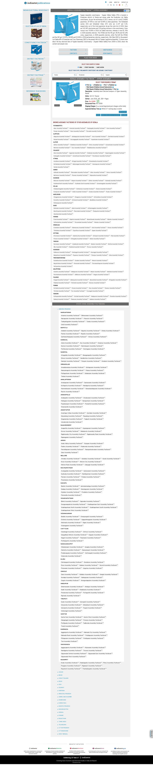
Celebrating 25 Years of (71, 757)
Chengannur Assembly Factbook (84, 197)
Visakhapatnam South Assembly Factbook (103, 507)
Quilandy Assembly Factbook (62, 299)
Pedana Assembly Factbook (90, 477)
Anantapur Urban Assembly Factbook (73, 413)
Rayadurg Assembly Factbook (93, 416)
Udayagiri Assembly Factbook (95, 465)
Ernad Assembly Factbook (61, 219)
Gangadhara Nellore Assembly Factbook (74, 535)
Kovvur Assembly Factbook (70, 431)
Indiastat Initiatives (76, 744)
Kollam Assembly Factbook (80, 192)
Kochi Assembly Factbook (99, 227)
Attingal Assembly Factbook (80, 161)
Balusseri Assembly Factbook (62, 180)
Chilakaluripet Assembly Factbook (72, 547)
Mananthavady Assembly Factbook (96, 219)
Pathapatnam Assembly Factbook (72, 373)
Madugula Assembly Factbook (71, 401)
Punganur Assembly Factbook (71, 666)
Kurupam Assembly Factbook (94, 443)
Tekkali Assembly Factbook (70, 376)
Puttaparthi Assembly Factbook (93, 593)
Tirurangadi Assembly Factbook (95, 291)
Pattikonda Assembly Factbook (71, 349)
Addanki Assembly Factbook (70, 331)
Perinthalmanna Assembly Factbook (64, 274)
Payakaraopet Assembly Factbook (72, 404)
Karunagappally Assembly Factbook (80, 139)
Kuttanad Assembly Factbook (80, 200)
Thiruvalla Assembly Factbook (94, 131)
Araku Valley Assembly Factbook (72, 443)
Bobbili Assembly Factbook (70, 517)
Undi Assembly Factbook (69, 325)
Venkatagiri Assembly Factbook (71, 611)
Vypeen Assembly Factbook (99, 230)
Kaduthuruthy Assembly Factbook (82, 236)
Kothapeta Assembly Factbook (71, 386)
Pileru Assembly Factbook (112, 663)
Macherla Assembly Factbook (71, 550)
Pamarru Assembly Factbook (70, 477)
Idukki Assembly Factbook (79, 208)
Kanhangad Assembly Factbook (81, 252)
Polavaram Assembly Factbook (71, 568)
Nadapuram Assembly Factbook (100, 296)
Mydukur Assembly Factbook (70, 492)
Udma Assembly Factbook (116, 255)
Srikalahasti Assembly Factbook (93, 605)
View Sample (78, 105)
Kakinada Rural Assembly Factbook (72, 635)
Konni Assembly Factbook (114, 128)
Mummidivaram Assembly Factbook (72, 389)
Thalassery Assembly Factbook (79, 299)
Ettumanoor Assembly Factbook (63, 236)
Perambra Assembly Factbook (118, 296)
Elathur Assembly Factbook (96, 180)
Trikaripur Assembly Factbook (99, 255)
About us (116, 2)
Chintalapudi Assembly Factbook (72, 562)
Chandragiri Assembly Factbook (71, 532)
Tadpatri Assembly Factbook (94, 419)
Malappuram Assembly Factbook (80, 272)
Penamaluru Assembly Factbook (72, 480)
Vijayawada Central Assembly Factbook (74, 654)
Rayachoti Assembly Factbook (71, 669)
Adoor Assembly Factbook (61, 128)
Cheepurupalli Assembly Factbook (92, 517)
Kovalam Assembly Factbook (83, 260)
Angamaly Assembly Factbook (77, 153)
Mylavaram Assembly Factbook (95, 648)
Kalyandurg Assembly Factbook (71, 416)
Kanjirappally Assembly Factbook (96, 128)
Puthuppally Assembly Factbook (80, 239)
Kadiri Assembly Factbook (70, 590)
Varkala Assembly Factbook (61, 167)
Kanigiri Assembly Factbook (109, 574)
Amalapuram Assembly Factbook (72, 383)
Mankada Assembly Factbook (115, 272)
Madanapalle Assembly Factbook (91, 663)
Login (110, 2)
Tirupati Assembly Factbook (92, 608)
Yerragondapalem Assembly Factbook (93, 580)
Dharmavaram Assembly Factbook (72, 587)
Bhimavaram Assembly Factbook (92, 316)
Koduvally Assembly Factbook (113, 180)
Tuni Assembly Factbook (69, 641)
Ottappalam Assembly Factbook (118, 280)
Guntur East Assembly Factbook (72, 617)
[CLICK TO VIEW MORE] (36, 14)
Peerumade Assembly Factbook (83, 211)
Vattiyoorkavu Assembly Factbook (63, 266)
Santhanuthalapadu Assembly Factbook (74, 337)
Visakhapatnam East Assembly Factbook (100, 504)
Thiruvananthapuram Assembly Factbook (103, 263)
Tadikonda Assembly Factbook (93, 623)
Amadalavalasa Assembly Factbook (73, 367)
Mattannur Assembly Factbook (62, 175)
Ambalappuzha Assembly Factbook (81, 136)
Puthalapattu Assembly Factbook (72, 541)
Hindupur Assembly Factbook (94, 587)
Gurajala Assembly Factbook (94, 547)
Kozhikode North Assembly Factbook (64, 183)
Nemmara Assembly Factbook (62, 148)
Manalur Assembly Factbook (99, 244)
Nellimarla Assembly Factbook (71, 523)
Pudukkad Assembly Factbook (77, 247)
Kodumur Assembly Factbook (107, 343)
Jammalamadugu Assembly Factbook (93, 486)
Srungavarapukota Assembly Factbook (73, 504)
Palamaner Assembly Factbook (90, 538)
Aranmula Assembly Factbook (78, 128)
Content (57, 105)
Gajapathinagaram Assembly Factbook (94, 520)
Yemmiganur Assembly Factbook (94, 349)
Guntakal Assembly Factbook (97, 413)
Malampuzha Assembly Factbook (79, 280)
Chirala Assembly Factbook (110, 331)
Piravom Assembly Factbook (62, 239)
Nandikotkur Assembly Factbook (91, 358)
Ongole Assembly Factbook (70, 580)
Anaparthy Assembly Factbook (71, 428)
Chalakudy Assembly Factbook (95, 153)
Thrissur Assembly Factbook (95, 247)
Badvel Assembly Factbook (70, 486)
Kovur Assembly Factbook (70, 462)
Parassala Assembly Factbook (82, 263)
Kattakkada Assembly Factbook (63, 164)
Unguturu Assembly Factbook (93, 568)
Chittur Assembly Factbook (97, 145)
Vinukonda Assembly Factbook (71, 556)
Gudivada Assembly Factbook (71, 474)
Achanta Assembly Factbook (70, 316)
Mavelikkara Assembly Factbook (99, 200)
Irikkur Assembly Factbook (97, 172)
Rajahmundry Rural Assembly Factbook (100, 434)
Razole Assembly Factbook (70, 392)
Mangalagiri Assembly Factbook (71, 620)
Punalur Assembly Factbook (114, 192)
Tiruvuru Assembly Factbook (92, 651)
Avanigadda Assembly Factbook (71, 471)
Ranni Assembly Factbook (77, 131)
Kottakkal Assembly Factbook (62, 288)
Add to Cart (122, 112)
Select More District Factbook (111, 115)
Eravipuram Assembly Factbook (62, 192)
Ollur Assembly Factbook (61, 247)
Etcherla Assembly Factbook (70, 520)
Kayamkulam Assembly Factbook (100, 139)
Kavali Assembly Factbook (111, 459)
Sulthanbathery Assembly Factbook (63, 222)
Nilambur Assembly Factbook (115, 219)
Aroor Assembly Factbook (99, 136)
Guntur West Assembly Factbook (95, 617)
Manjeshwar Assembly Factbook (63, 255)
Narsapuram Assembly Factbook (72, 319)
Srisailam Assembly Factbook (111, 361)
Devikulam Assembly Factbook (62, 208)
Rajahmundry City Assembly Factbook (73, 434)
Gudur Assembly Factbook (70, 602)
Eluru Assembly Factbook (69, 565)
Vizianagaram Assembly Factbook (72, 526)
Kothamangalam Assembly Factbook (98, 208)
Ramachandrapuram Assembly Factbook (99, 389)
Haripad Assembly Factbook (61, 139)
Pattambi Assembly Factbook (79, 283)
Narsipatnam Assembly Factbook (93, 401)
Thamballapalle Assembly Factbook (94, 669)
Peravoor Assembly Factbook (80, 175)
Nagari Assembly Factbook (70, 538)
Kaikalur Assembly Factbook (88, 565)
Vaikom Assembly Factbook (97, 239)
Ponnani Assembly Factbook (80, 288)
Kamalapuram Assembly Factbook (92, 489)
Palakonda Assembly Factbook (91, 446)
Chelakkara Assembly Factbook (79, 145)
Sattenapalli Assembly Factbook (96, 553)
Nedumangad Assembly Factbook (82, 164)
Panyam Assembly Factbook (90, 361)
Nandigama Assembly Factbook (71, 651)
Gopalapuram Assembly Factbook (94, 428)
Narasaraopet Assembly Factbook (93, 550)
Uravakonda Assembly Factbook (72, 422)
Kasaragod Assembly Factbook (99, 252)
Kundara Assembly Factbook (97, 192)
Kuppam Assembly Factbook (98, 535)
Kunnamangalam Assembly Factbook (107, 183)
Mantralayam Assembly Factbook (92, 346)
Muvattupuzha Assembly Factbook (63, 211)
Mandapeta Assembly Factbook (93, 386)
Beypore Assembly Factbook (80, 180)
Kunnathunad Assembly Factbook (82, 156)
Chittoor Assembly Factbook (92, 532)
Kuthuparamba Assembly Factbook (63, 296)
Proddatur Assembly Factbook (92, 492)
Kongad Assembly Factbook (61, 280)
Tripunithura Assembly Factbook (82, 230)
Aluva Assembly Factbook (61, 153)
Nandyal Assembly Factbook (70, 361)
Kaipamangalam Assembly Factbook (115, 153)
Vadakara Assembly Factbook (98, 299)
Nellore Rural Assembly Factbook (72, 465)
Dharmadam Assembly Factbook (80, 172)
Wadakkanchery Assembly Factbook (97, 148)
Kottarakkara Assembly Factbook (103, 197)
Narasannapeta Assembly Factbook (73, 370)
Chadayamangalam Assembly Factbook (64, 189)
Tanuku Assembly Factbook (95, 322)
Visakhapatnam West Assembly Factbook (75, 510)
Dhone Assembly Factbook (70, 358)
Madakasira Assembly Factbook (90, 590)
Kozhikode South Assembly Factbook (85, 183)
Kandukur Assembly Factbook (91, 459)
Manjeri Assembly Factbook (98, 272)
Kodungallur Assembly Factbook (63, 156)
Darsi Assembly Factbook (69, 574)
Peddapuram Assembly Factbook (96, 635)
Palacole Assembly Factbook (93, 319)
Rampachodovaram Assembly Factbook (98, 450)
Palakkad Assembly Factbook (62, 283)
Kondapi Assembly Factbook (70, 577)
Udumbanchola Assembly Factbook (63, 214)
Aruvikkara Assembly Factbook (62, 161)
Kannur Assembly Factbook (114, 172)
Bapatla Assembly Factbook (90, 331)
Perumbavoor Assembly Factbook (101, 156)
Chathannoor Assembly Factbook (85, 189)
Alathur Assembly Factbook (61, 145)
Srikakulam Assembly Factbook (95, 373)
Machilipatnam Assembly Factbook (93, 474)
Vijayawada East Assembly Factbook (100, 654)
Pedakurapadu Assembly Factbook (72, 553)
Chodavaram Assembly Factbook (94, 398)
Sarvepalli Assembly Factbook (90, 602)
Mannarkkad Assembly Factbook (99, 280)
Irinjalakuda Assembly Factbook (81, 244)
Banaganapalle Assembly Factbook (94, 355)
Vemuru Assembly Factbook (97, 337)
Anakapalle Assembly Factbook (71, 398)
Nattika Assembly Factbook (116, 244)
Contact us (124, 2)
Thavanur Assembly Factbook (113, 288)
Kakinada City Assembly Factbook (95, 632)
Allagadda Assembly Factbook (71, 355)
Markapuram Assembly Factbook (92, 577)
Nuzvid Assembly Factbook (109, 565)
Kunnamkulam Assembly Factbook (115, 145)
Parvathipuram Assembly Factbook (72, 450)
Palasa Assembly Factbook (95, 370)
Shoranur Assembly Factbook (97, 283)
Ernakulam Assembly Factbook (62, 227)
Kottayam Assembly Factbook (101, 236)
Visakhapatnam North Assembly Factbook (75, 507)
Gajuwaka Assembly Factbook (90, 501)
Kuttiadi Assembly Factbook (82, 296)
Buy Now (124, 115)
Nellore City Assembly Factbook (91, 462)
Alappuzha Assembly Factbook (62, 136)
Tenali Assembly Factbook (70, 626)
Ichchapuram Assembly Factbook (96, 367)
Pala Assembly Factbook (118, 236)
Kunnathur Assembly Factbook (62, 200)
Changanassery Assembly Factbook (64, 197)
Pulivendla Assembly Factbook (71, 495)
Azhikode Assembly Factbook (62, 172)
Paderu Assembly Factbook (70, 446)
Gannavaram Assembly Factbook (95, 383)
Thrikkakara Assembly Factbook (63, 230)
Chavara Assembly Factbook (104, 189)
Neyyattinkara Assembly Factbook (63, 263)
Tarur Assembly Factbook (79, 148)
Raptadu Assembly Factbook (70, 596)
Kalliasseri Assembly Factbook (62, 252)
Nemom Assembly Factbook (100, 260)
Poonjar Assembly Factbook (61, 131)
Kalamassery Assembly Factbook (81, 227)
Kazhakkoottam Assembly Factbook (64, 260)
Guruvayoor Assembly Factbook (62, 244)
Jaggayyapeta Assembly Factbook (72, 648)
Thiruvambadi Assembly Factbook (84, 222)
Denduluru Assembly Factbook (94, 562)
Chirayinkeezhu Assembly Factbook (99, 161)
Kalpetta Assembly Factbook (78, 219)
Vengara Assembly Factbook (101, 274)
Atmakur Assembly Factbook (71, 459)
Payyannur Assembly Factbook (81, 255)
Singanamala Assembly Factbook (72, 419)
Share (127, 10)
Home (98, 115)
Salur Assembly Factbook (69, 453)
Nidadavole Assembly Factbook (91, 431)
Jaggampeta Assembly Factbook (72, 632)
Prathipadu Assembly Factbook (71, 623)
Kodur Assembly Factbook (70, 663)
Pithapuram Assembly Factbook (71, 638)
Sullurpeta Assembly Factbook (71, 608)
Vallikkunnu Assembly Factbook (83, 274)
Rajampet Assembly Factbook (92, 666)
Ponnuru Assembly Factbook (93, 620)
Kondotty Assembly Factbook (62, 272)
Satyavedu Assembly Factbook (71, 605)
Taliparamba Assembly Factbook (99, 175)
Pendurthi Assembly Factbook (95, 404)
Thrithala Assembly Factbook (62, 291)
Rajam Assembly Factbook (92, 523)
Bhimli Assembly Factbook (70, 501)
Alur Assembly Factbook (88, 343)
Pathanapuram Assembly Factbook (63, 203)
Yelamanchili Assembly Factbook (72, 407)
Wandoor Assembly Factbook (102, 222)
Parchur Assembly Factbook (70, 334)
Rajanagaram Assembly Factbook (72, 437)
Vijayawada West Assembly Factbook (73, 657)
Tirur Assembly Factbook (78, 291)
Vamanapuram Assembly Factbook (102, 164)
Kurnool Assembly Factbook (70, 346)
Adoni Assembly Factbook (70, 343)
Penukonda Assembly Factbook (71, 593)
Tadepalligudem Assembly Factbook (73, 322)
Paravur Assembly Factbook (115, 227)
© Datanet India (76, 762)
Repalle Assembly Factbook (90, 334)
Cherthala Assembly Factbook (116, 136)
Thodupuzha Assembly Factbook (102, 211)
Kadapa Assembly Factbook (70, 489)
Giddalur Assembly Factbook (89, 574)
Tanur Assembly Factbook (96, 288)
